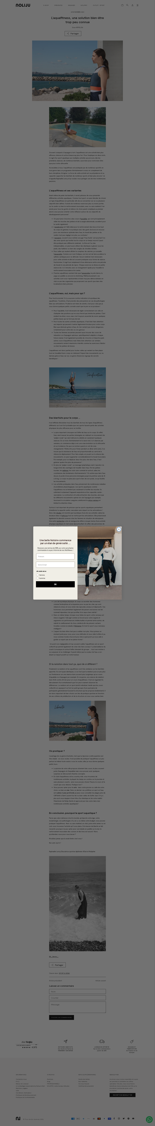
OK (55, 584)
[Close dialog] (119, 529)
